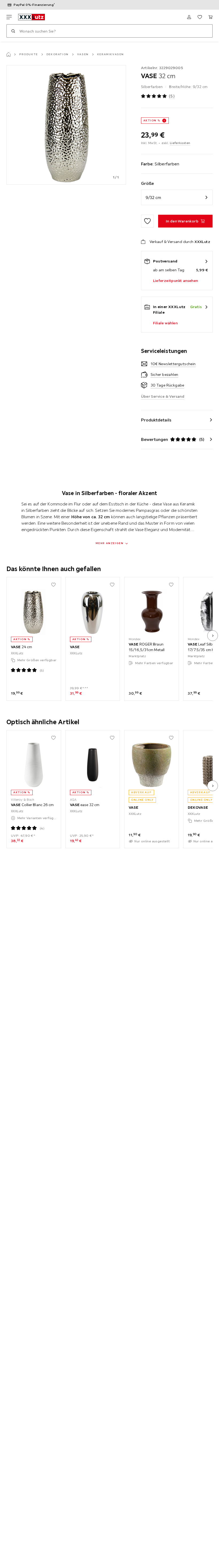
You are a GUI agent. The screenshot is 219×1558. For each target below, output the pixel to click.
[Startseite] (8, 54)
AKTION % (151, 120)
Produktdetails (156, 420)
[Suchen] (13, 31)
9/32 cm (153, 197)
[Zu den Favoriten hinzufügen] (147, 221)
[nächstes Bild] (212, 635)
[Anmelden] (189, 17)
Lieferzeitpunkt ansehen (175, 280)
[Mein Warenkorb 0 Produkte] (210, 17)
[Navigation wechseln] (9, 17)
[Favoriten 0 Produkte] (199, 17)
